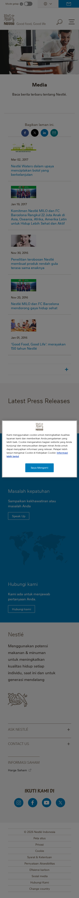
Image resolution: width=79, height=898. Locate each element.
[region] (39, 448)
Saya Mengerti (39, 467)
